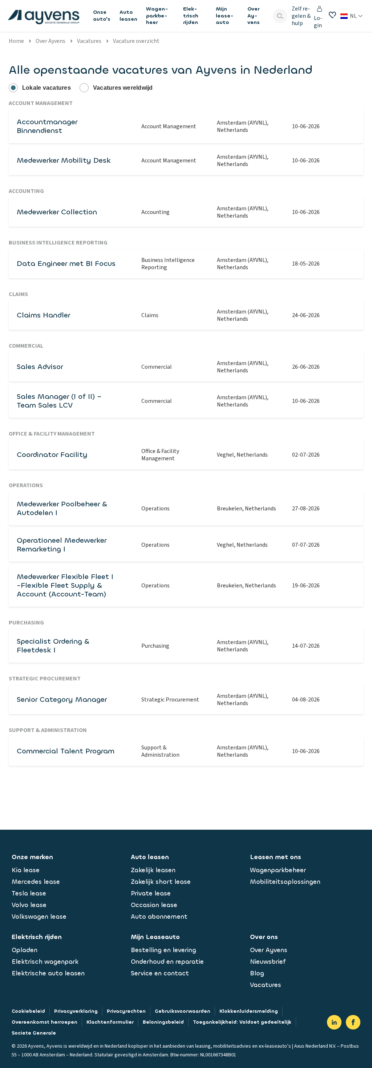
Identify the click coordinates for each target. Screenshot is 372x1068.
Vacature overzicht (136, 41)
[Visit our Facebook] (353, 1022)
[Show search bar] (280, 16)
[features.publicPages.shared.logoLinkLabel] (43, 16)
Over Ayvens (50, 41)
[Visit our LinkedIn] (334, 1022)
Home (16, 41)
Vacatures (89, 41)
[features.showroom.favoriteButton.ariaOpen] (332, 15)
